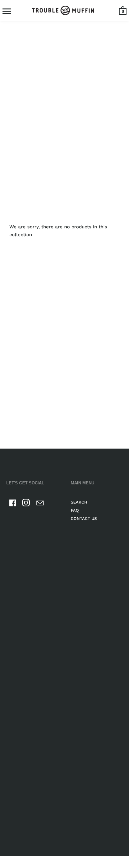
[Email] (40, 504)
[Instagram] (26, 504)
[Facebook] (12, 504)
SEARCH (79, 502)
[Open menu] (7, 11)
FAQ (75, 510)
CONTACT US (84, 518)
